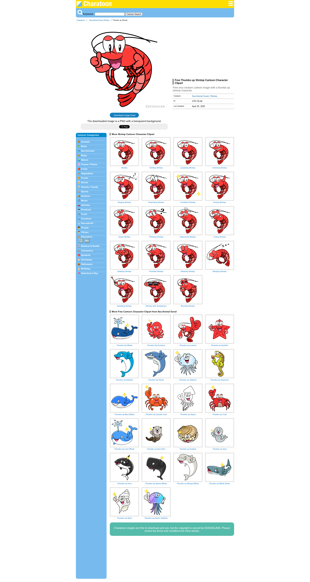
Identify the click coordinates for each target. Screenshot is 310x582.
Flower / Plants (89, 164)
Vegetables (87, 173)
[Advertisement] (203, 50)
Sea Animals (87, 150)
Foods (84, 178)
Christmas (86, 259)
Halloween (87, 264)
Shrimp (106, 20)
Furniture (86, 218)
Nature (84, 160)
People (85, 227)
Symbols (86, 255)
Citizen (85, 232)
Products (86, 209)
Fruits (84, 169)
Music (84, 200)
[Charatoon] (96, 5)
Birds (84, 146)
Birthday (85, 268)
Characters (87, 250)
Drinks (84, 182)
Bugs (84, 155)
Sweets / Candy (89, 187)
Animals (85, 141)
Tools (84, 214)
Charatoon (81, 20)
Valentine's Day (89, 273)
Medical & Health (90, 246)
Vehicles (85, 205)
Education (86, 236)
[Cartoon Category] (230, 5)
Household (87, 223)
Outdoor (85, 196)
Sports (84, 191)
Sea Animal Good (95, 20)
